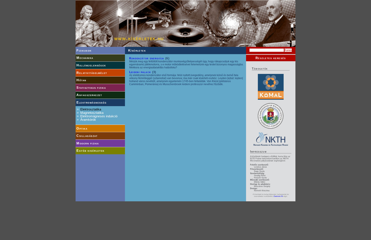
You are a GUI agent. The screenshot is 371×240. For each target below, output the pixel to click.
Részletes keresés (270, 58)
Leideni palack (140, 72)
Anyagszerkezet (89, 95)
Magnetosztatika (91, 113)
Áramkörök (88, 119)
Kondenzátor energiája (146, 58)
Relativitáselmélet (91, 73)
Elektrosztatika (90, 109)
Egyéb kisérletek (90, 150)
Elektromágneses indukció (98, 116)
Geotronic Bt (278, 196)
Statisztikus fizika (91, 87)
